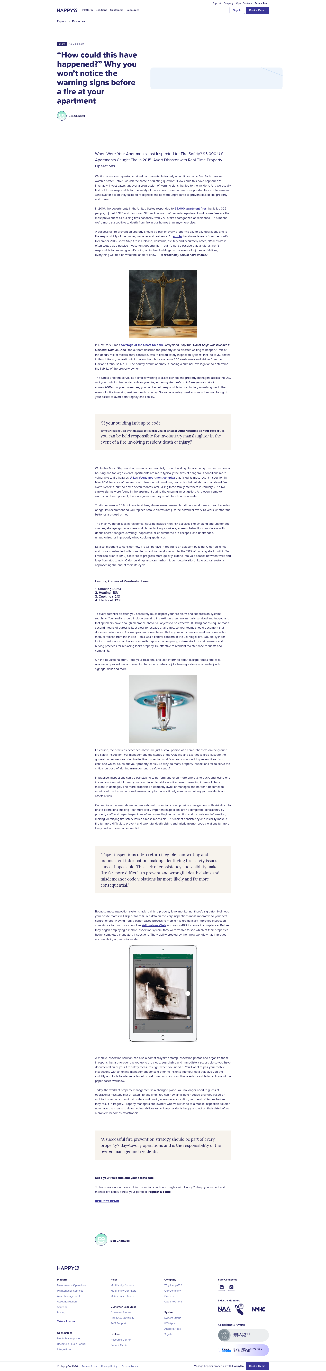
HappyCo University (122, 1317)
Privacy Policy (109, 1366)
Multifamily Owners (122, 1285)
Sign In (237, 10)
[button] (87, 10)
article (177, 236)
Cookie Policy (130, 1366)
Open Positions (173, 1301)
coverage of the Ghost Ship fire (142, 345)
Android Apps (172, 1328)
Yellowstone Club (154, 925)
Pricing (61, 1312)
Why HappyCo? (173, 1285)
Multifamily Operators (123, 1290)
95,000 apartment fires (191, 208)
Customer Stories (121, 1312)
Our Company (172, 1290)
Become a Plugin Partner (71, 1343)
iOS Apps (169, 1323)
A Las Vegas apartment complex (152, 477)
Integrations (64, 1349)
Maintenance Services (70, 1290)
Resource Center (121, 1339)
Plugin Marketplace (68, 1338)
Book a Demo (257, 10)
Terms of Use (89, 1366)
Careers (169, 1296)
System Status (172, 1317)
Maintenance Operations (71, 1285)
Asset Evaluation (67, 1301)
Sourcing (62, 1307)
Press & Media (119, 1345)
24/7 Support (118, 1323)
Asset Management (68, 1296)
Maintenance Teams (122, 1296)
